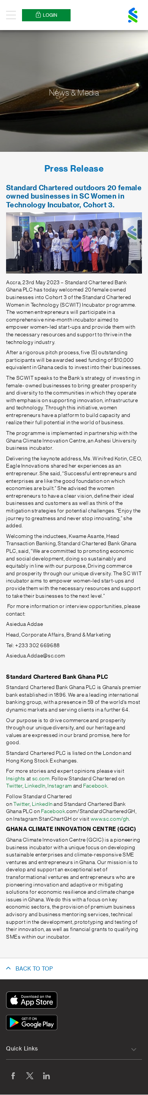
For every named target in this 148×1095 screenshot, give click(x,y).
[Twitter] (29, 1075)
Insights (15, 778)
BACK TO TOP (34, 969)
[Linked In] (46, 1075)
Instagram (59, 786)
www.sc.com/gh (110, 819)
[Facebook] (13, 1075)
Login (50, 15)
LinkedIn (35, 786)
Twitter (14, 786)
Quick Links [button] (22, 1049)
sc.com (41, 778)
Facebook (95, 786)
